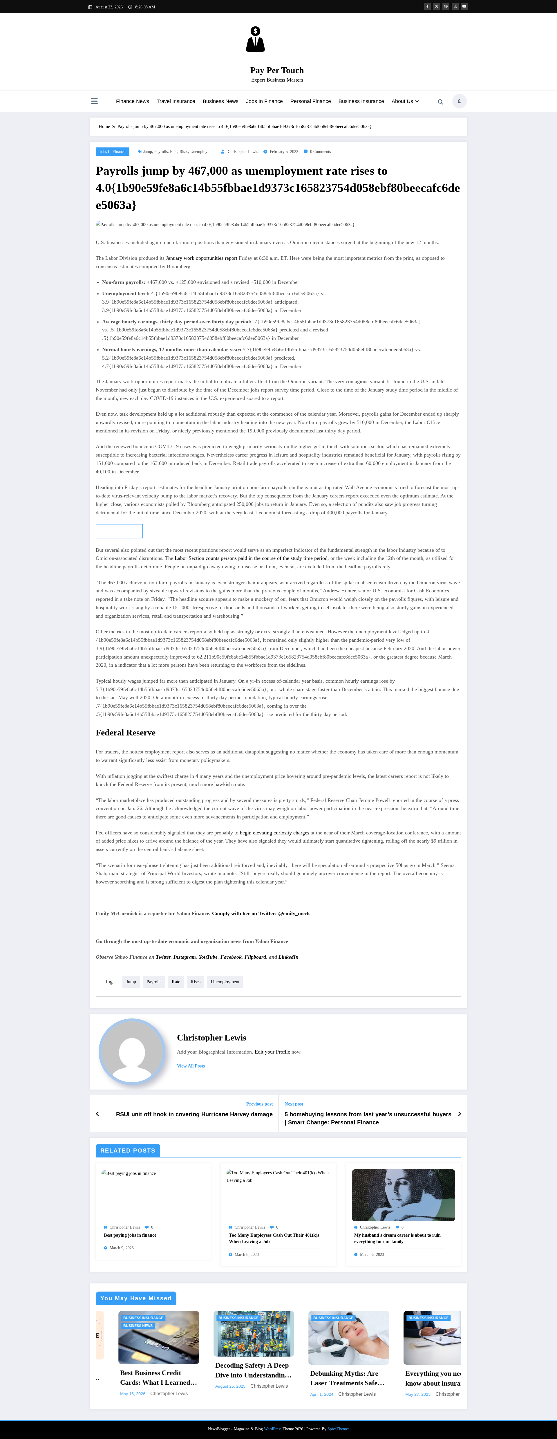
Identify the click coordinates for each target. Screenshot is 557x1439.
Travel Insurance (176, 101)
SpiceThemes (338, 1429)
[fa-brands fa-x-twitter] (436, 6)
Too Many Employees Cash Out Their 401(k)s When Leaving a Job (274, 1238)
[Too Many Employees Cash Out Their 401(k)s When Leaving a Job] (278, 1176)
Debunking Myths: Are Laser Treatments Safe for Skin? (230, 1379)
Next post (294, 1103)
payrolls (161, 151)
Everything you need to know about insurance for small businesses (329, 1379)
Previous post (259, 1103)
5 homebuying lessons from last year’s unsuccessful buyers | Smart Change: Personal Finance (368, 1118)
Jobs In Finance (264, 101)
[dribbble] (445, 6)
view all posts (191, 1065)
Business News (220, 101)
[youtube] (464, 6)
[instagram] (455, 6)
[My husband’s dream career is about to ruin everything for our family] (403, 1194)
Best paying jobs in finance (130, 1235)
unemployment (203, 151)
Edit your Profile (272, 1052)
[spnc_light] (459, 101)
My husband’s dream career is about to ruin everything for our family (397, 1238)
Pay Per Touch (277, 70)
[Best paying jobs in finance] (129, 1172)
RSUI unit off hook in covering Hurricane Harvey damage (194, 1114)
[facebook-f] (427, 6)
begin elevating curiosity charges (273, 833)
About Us (402, 101)
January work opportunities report (202, 258)
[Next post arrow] (459, 1114)
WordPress (272, 1429)
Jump (147, 151)
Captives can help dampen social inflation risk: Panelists (420, 1373)
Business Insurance (361, 101)
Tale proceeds (119, 531)
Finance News (132, 101)
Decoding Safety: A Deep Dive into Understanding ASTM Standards (137, 1371)
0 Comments (320, 151)
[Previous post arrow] (98, 1114)
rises (184, 151)
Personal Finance (310, 101)
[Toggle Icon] (94, 102)
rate (173, 151)
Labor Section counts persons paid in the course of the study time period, (252, 558)
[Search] (440, 102)
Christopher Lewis (243, 151)
